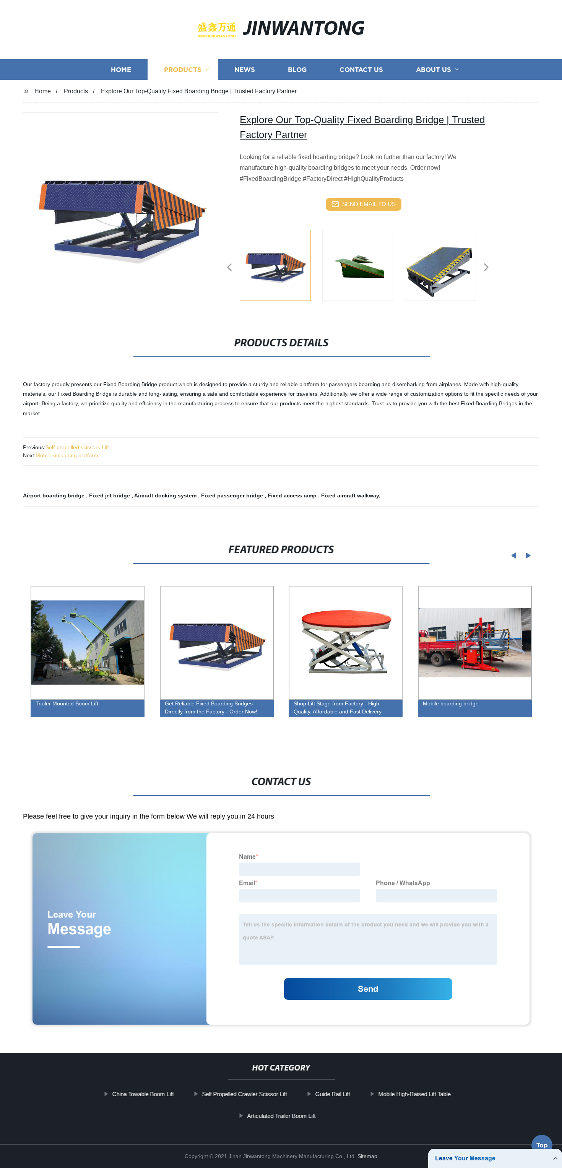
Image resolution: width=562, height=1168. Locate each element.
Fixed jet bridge (110, 495)
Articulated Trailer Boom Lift (281, 1115)
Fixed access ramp (293, 495)
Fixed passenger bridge (233, 495)
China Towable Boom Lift (143, 1094)
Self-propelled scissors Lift (77, 447)
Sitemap (367, 1156)
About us (433, 69)
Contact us (361, 69)
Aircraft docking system (166, 495)
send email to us (369, 204)
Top (542, 1146)
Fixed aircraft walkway (350, 495)
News (244, 69)
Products (182, 69)
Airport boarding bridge (54, 495)
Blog (297, 69)
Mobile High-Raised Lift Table (414, 1094)
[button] (229, 267)
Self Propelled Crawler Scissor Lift (244, 1094)
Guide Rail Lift (332, 1094)
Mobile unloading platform (67, 455)
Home (121, 69)
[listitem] (281, 264)
